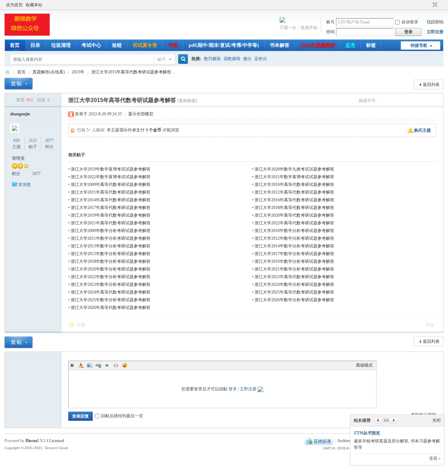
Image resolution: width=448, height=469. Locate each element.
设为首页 (14, 4)
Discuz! (32, 440)
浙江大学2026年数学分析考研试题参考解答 (294, 299)
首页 (15, 45)
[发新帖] (19, 83)
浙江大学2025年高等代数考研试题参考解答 (294, 292)
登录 (233, 389)
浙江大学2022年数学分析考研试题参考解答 (110, 276)
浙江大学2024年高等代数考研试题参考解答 (110, 292)
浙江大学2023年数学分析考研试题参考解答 (110, 284)
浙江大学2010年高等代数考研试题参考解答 (294, 184)
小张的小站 (7, 72)
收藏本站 (34, 4)
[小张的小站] (27, 35)
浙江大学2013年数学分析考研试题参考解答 (110, 246)
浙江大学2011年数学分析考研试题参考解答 (110, 238)
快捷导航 (419, 45)
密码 (330, 31)
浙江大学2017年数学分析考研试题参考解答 (294, 253)
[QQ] (318, 440)
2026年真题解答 (317, 45)
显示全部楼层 (140, 113)
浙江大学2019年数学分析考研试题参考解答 (294, 261)
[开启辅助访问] (428, 5)
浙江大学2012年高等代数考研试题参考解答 (294, 192)
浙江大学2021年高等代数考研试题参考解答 (110, 223)
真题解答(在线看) (49, 72)
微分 (247, 58)
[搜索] (182, 59)
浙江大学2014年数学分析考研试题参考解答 (294, 246)
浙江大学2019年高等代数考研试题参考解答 (110, 215)
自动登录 (409, 22)
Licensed (56, 440)
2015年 (78, 72)
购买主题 (422, 130)
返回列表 (431, 84)
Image (89, 365)
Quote (107, 365)
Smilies (124, 365)
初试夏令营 (145, 45)
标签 (371, 45)
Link (98, 365)
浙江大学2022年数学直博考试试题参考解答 (110, 176)
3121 (33, 140)
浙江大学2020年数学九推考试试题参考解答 (294, 169)
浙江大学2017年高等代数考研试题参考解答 (110, 207)
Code (115, 365)
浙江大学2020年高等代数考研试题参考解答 (294, 215)
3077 (49, 140)
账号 (330, 22)
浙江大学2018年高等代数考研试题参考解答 (294, 207)
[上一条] (378, 420)
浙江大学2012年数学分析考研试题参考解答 (294, 238)
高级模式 (364, 365)
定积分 (260, 58)
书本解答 (279, 45)
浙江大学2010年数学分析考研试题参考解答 (294, 230)
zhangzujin (20, 113)
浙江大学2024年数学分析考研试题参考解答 (294, 284)
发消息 (24, 184)
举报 (430, 325)
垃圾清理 (61, 45)
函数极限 (232, 58)
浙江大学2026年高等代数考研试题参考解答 (110, 307)
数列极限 (212, 58)
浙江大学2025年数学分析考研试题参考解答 (110, 299)
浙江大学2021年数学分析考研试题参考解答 (294, 269)
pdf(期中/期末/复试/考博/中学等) (224, 45)
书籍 (173, 45)
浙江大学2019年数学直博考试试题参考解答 (110, 169)
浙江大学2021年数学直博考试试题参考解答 (294, 176)
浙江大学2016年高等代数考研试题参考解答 (294, 199)
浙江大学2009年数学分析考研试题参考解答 (110, 230)
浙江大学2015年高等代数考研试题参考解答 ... (133, 72)
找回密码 (435, 22)
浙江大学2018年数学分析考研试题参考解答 (110, 261)
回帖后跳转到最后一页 (122, 415)
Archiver (344, 440)
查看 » (435, 458)
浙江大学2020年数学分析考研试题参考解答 (110, 269)
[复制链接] (187, 100)
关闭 (436, 420)
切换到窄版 (434, 5)
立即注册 (435, 31)
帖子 (162, 59)
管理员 (18, 158)
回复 (81, 325)
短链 (117, 45)
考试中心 (91, 45)
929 (16, 140)
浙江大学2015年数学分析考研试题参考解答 (110, 253)
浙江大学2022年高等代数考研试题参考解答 (294, 223)
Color (80, 365)
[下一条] (394, 420)
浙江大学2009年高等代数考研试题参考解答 (110, 184)
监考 (350, 45)
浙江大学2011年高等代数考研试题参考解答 (110, 192)
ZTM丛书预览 (367, 433)
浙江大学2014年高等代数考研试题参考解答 (110, 199)
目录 (35, 45)
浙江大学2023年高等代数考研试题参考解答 (294, 276)
